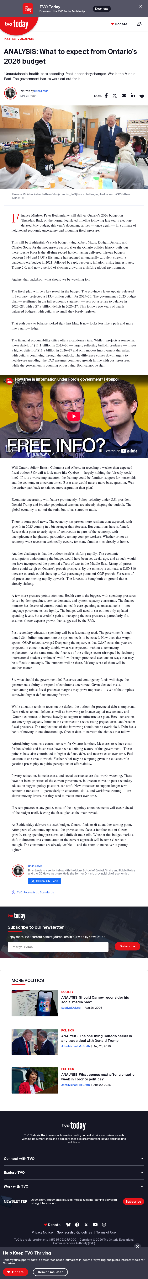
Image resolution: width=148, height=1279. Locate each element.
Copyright (86, 1239)
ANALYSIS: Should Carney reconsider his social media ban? (95, 999)
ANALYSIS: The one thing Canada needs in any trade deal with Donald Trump (96, 1038)
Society (67, 991)
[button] (74, 1126)
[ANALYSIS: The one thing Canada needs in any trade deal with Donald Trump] (35, 1042)
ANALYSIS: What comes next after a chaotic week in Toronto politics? (98, 1077)
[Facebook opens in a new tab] (77, 1225)
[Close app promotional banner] (140, 6)
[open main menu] (139, 24)
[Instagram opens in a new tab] (104, 1225)
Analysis (27, 38)
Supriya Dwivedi (71, 1007)
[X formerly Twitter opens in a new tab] (86, 1225)
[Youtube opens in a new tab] (95, 1225)
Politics (10, 38)
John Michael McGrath (75, 1046)
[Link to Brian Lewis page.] (10, 93)
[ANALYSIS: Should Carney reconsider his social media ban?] (35, 1003)
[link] (106, 96)
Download (101, 8)
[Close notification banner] (137, 1246)
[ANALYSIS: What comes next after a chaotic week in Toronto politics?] (35, 1080)
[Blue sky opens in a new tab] (68, 1225)
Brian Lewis (41, 91)
